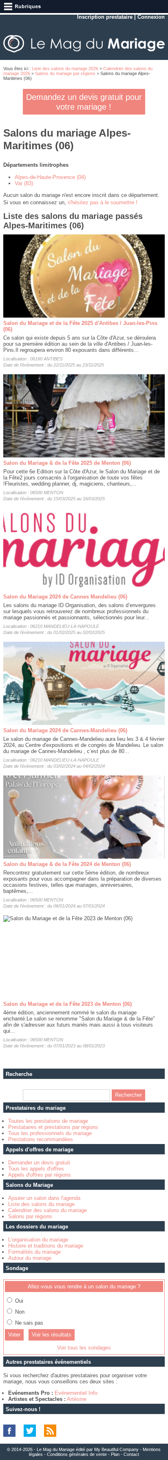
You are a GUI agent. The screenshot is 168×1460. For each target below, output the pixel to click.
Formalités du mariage (34, 1252)
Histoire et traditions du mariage (45, 1246)
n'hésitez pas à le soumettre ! (102, 202)
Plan (115, 1454)
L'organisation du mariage (38, 1240)
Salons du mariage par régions (65, 73)
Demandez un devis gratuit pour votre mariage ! (84, 102)
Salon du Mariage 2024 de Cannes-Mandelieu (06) (65, 730)
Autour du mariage (29, 1258)
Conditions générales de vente (77, 1454)
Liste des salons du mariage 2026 (65, 68)
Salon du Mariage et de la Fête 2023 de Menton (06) (67, 1004)
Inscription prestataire (105, 17)
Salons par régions (30, 1216)
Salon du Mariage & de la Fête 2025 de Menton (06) (67, 463)
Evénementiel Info (76, 1393)
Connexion (151, 17)
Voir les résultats (51, 1335)
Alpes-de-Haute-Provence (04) (50, 177)
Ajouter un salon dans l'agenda (44, 1198)
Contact (131, 1454)
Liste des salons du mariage (41, 1204)
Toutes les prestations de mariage (48, 1121)
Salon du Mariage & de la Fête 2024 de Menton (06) (67, 864)
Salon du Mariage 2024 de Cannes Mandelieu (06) (65, 597)
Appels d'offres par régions (39, 1175)
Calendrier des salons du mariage (47, 1210)
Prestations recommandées (40, 1139)
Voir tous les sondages (84, 1348)
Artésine (76, 1399)
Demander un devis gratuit (39, 1163)
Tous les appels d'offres (36, 1169)
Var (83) (24, 183)
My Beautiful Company (116, 1449)
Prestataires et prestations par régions (53, 1127)
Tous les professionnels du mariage (50, 1133)
